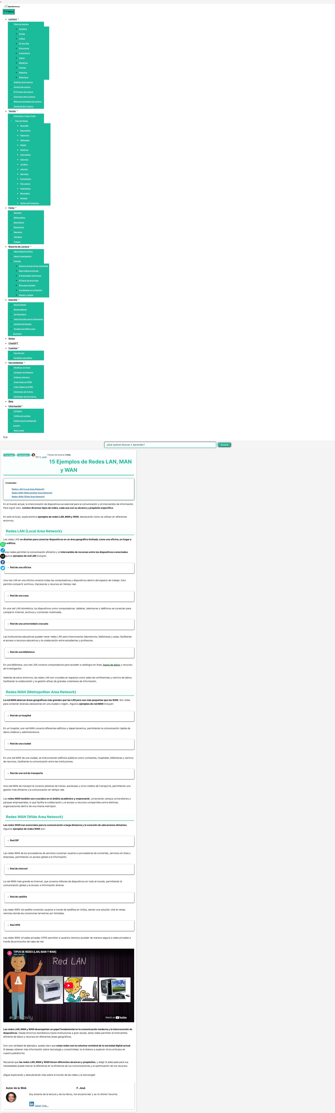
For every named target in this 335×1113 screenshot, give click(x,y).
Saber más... (42, 1105)
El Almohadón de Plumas (30, 276)
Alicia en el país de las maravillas (33, 266)
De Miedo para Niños (23, 358)
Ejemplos (23, 455)
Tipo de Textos (21, 121)
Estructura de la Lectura (24, 97)
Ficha (11, 208)
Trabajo (17, 242)
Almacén (18, 213)
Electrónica (19, 227)
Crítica (22, 39)
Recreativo (25, 193)
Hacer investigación (23, 256)
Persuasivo (25, 184)
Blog (11, 401)
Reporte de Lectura (19, 246)
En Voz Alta (24, 43)
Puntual (22, 68)
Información (15, 406)
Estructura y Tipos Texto (25, 116)
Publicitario (25, 188)
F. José (43, 457)
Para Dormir (19, 353)
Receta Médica (20, 309)
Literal (22, 58)
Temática (18, 237)
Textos (12, 111)
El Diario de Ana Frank (28, 280)
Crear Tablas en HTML (23, 387)
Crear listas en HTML (23, 382)
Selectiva (23, 72)
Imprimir (13, 299)
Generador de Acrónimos (25, 396)
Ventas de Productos (29, 203)
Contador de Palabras (23, 372)
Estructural (24, 48)
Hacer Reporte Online (23, 251)
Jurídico (24, 164)
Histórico (24, 150)
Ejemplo (17, 261)
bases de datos (111, 664)
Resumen (18, 232)
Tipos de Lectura (21, 24)
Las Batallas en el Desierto (30, 290)
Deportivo (24, 135)
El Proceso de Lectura (23, 92)
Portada (9, 455)
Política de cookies (22, 416)
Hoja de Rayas (20, 305)
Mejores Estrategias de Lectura (27, 101)
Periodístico (25, 179)
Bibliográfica (19, 218)
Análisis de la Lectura (23, 82)
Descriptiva (19, 222)
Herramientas (16, 362)
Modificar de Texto (22, 367)
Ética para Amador (27, 285)
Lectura (13, 19)
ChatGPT (13, 343)
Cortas (22, 34)
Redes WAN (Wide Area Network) (28, 496)
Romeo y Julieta (26, 295)
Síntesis (23, 198)
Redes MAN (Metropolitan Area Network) (32, 492)
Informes (24, 159)
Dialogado (24, 140)
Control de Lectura (22, 87)
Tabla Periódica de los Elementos (28, 319)
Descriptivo (25, 130)
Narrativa (24, 174)
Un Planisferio (20, 314)
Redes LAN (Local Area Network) (28, 489)
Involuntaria (24, 53)
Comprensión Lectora (23, 106)
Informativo (25, 155)
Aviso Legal (19, 430)
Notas (12, 338)
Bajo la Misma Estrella (28, 271)
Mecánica (23, 63)
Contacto (18, 411)
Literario (24, 169)
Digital (23, 145)
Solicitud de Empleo (23, 324)
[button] (5, 437)
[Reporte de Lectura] (12, 7)
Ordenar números (22, 377)
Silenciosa (23, 77)
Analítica (23, 29)
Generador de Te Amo (23, 392)
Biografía (24, 126)
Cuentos (13, 348)
